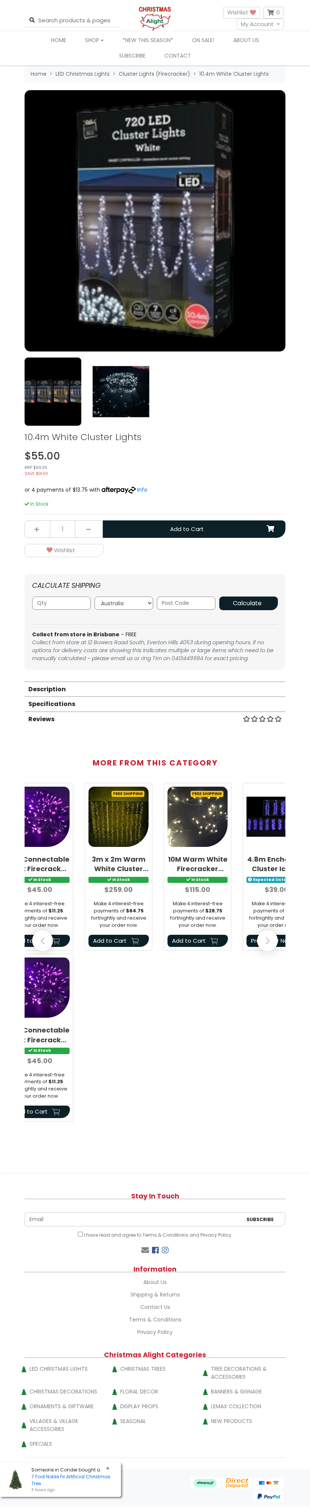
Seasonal (133, 1421)
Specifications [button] (51, 704)
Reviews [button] (41, 719)
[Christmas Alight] (155, 18)
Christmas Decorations (63, 1391)
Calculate (247, 603)
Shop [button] (92, 40)
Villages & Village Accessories (53, 1425)
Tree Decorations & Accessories (239, 1373)
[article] (118, 868)
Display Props (139, 1406)
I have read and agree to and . (157, 1235)
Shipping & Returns (155, 1294)
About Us (246, 40)
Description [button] (47, 689)
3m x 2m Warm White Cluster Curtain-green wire (119, 863)
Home (58, 40)
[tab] (155, 688)
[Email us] (145, 1250)
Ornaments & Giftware (61, 1406)
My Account (257, 24)
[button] (64, 550)
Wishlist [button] (238, 12)
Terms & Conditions (165, 1235)
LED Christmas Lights (58, 1369)
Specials (40, 1444)
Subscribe (132, 55)
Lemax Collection (236, 1406)
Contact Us (155, 1307)
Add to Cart (187, 529)
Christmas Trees (143, 1369)
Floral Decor (139, 1391)
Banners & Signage (236, 1391)
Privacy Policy (215, 1235)
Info (142, 490)
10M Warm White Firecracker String (198, 863)
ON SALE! (203, 40)
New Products (231, 1421)
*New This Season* (147, 40)
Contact (177, 55)
